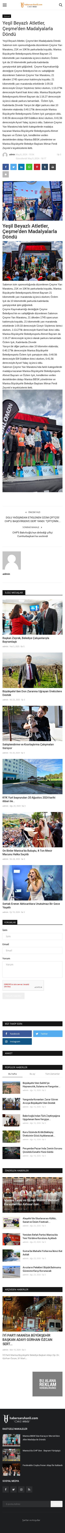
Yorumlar (10, 922)
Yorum (6, 958)
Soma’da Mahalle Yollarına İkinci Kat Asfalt (42, 1253)
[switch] (32, 261)
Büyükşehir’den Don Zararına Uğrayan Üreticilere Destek (32, 693)
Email (5, 944)
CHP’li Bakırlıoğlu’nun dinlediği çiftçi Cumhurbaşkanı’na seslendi (32, 534)
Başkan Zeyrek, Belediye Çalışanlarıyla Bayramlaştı (25, 640)
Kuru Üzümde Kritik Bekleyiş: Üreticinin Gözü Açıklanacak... (39, 1134)
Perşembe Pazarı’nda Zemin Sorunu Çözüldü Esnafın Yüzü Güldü (42, 1150)
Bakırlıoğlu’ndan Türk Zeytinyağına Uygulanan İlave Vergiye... (41, 1118)
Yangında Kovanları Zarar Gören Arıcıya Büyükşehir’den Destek (40, 1101)
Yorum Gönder (13, 995)
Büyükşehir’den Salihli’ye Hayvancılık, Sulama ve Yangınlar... (41, 1085)
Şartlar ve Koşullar (31, 1520)
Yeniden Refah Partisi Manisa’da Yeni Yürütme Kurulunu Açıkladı (40, 1236)
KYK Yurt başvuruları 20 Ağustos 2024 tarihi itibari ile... (28, 799)
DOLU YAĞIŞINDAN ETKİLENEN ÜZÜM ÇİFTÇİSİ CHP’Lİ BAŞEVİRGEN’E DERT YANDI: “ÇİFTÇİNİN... (32, 519)
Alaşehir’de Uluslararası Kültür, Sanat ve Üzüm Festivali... (39, 1220)
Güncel (7, 16)
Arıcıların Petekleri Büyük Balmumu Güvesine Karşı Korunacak (42, 1269)
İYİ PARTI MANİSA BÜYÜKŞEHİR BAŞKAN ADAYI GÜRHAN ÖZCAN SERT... (27, 1339)
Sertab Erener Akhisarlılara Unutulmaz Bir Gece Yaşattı (31, 905)
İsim (4, 930)
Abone (56, 1503)
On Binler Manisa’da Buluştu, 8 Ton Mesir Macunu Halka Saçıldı (27, 852)
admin (12, 154)
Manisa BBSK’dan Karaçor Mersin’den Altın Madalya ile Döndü (41, 1438)
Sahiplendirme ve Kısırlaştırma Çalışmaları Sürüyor (28, 746)
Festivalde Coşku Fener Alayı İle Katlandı (42, 1465)
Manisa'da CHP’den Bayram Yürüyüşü (41, 1450)
